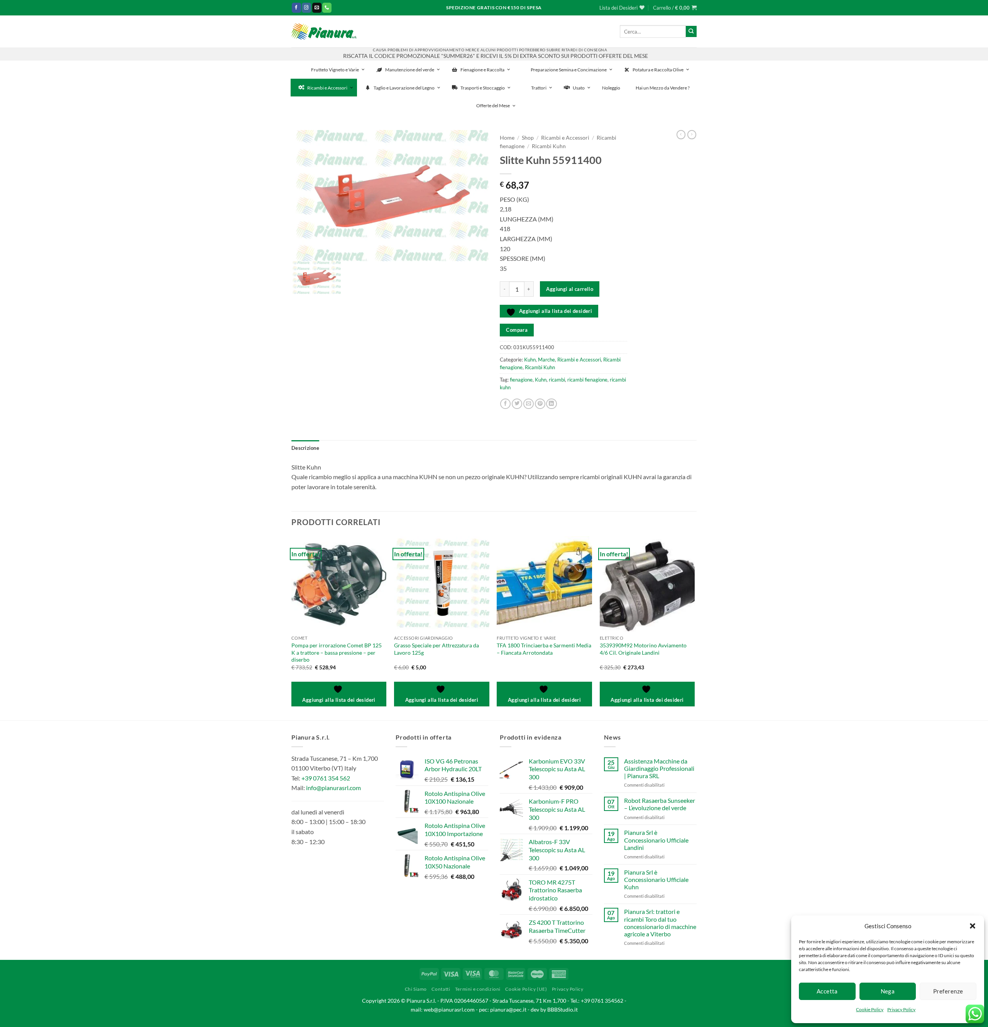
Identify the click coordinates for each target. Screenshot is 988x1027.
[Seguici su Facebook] (296, 7)
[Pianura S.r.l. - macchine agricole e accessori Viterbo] (324, 31)
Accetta (827, 991)
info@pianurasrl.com (333, 787)
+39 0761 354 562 (325, 778)
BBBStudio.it (562, 1009)
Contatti (440, 989)
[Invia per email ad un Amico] (528, 404)
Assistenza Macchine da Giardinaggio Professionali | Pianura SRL (659, 768)
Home (507, 138)
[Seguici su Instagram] (306, 7)
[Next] (694, 627)
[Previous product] (691, 134)
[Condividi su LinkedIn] (551, 404)
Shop (528, 138)
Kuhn (530, 359)
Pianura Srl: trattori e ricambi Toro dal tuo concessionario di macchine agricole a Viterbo (660, 922)
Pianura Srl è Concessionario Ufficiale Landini (656, 840)
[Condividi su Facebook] (505, 404)
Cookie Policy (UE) (526, 989)
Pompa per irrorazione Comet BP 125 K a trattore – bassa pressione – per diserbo (336, 652)
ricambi (557, 380)
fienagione (521, 380)
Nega (888, 991)
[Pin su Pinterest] (540, 404)
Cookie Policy (869, 1009)
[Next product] (681, 134)
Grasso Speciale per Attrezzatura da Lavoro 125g (436, 649)
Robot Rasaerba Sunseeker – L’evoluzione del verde (659, 804)
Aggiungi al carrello (569, 289)
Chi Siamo (416, 989)
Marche (546, 359)
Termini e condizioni (478, 989)
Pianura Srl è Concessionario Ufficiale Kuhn (656, 879)
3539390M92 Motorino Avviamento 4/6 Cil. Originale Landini (643, 649)
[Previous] (292, 627)
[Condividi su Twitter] (517, 404)
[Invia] (691, 31)
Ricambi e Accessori (565, 138)
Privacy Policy (901, 1009)
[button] (972, 926)
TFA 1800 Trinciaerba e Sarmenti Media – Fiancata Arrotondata (544, 649)
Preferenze (948, 991)
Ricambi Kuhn (549, 146)
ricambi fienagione (587, 380)
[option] (389, 195)
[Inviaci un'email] (316, 7)
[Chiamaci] (327, 7)
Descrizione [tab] (305, 448)
